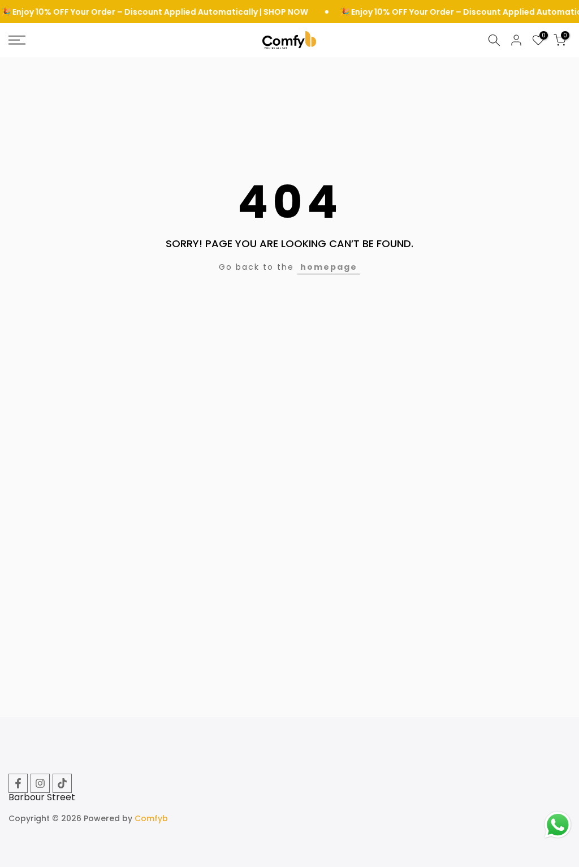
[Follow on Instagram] (40, 783)
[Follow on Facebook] (18, 783)
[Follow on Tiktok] (62, 783)
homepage (328, 267)
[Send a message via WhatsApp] (557, 824)
